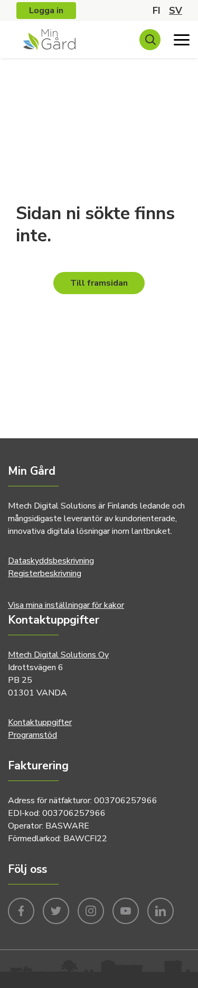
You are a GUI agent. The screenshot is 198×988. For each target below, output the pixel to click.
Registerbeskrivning (44, 573)
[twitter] (56, 910)
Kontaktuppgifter (40, 722)
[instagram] (91, 910)
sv (175, 10)
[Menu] (182, 39)
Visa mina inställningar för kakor (66, 605)
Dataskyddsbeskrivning (51, 561)
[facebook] (21, 910)
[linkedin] (160, 910)
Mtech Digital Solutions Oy (58, 655)
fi (157, 10)
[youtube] (125, 910)
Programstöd (32, 735)
